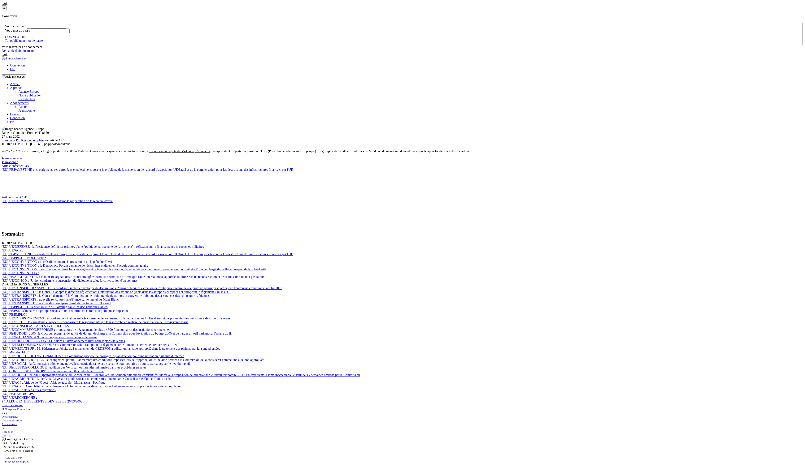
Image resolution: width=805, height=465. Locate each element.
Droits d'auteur (10, 416)
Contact (15, 114)
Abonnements (9, 424)
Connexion (17, 65)
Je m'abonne (26, 110)
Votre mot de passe (17, 30)
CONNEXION (15, 37)
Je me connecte (12, 158)
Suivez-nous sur (12, 405)
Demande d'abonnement (18, 50)
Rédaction (7, 431)
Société (6, 428)
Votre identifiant (15, 26)
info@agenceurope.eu (16, 461)
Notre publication (30, 95)
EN (12, 69)
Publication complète (30, 140)
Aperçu (23, 106)
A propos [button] (16, 88)
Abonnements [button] (19, 103)
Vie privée (7, 412)
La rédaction (26, 99)
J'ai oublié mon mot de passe (24, 40)
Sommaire (8, 140)
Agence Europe (28, 91)
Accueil (15, 84)
